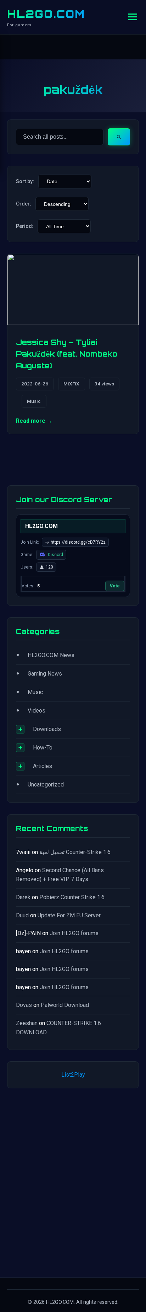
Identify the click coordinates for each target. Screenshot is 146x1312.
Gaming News (45, 673)
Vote (115, 585)
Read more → (34, 420)
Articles (42, 766)
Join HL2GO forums (74, 933)
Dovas (24, 1005)
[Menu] (133, 17)
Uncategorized (46, 784)
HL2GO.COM (46, 13)
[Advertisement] (73, 1181)
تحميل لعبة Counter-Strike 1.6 (75, 852)
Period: (24, 226)
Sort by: (25, 181)
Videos (36, 710)
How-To (42, 747)
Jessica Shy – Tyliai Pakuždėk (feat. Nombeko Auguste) (66, 353)
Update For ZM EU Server (69, 915)
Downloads (47, 729)
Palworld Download (65, 1005)
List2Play (73, 1074)
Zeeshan (27, 1023)
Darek (23, 897)
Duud (22, 915)
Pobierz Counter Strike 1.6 (72, 897)
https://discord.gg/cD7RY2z (78, 542)
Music (34, 401)
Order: (23, 204)
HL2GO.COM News (51, 655)
